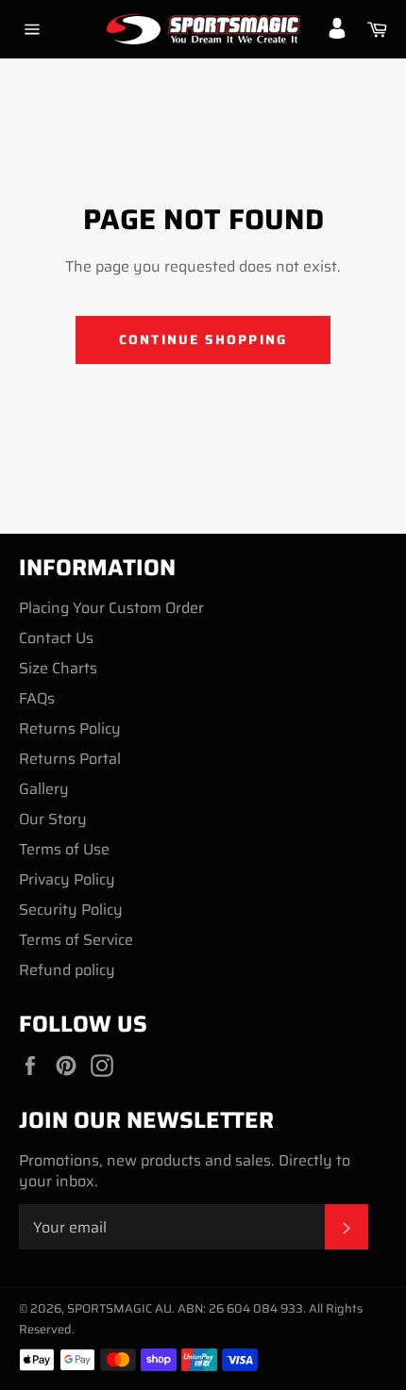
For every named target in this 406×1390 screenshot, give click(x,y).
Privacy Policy (67, 879)
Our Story (53, 819)
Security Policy (71, 909)
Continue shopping (203, 339)
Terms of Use (64, 849)
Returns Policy (70, 728)
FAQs (37, 698)
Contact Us (56, 638)
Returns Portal (70, 758)
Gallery (44, 789)
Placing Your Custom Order (111, 608)
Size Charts (58, 668)
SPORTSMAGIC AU (119, 1308)
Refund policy (67, 970)
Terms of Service (76, 939)
